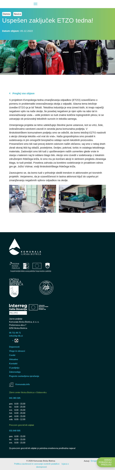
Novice (17, 14)
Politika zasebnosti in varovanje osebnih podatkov (37, 464)
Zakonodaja (14, 372)
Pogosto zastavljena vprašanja (24, 376)
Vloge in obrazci (17, 351)
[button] (21, 4)
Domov (6, 14)
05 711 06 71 (15, 333)
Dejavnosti (14, 347)
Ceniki (12, 355)
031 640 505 (14, 430)
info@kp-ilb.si (16, 336)
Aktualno (13, 359)
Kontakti (13, 363)
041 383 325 (14, 398)
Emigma (94, 461)
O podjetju (14, 368)
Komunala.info (22, 384)
